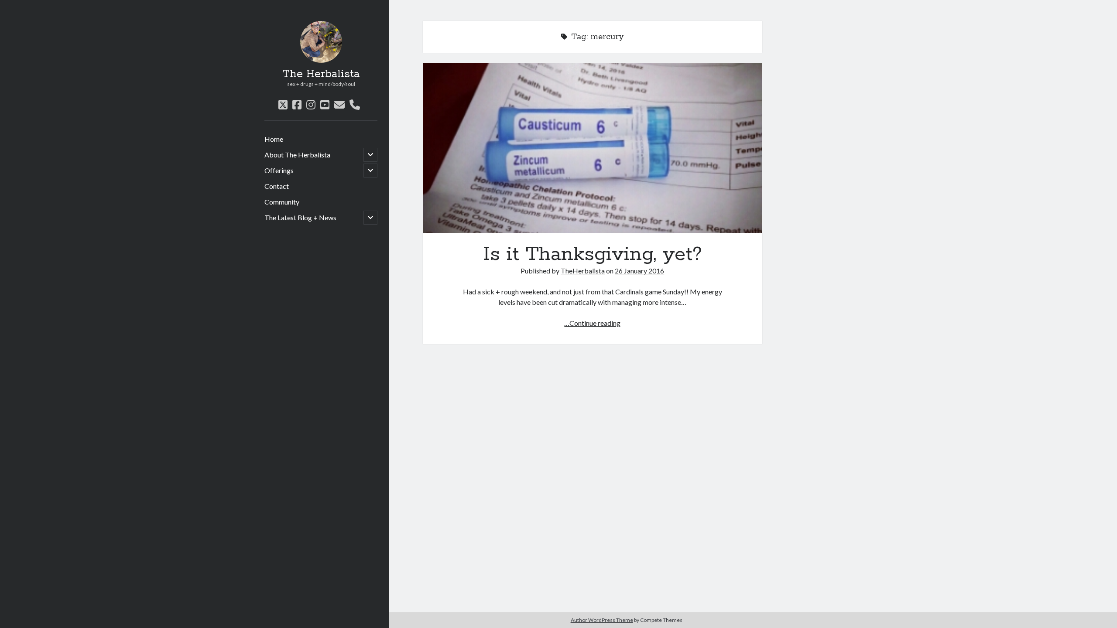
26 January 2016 (639, 270)
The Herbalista (321, 74)
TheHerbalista (583, 270)
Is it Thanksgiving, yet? (592, 148)
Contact (276, 186)
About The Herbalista (297, 154)
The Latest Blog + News (300, 217)
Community (281, 202)
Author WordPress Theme (602, 620)
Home (273, 139)
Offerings (279, 170)
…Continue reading (592, 323)
